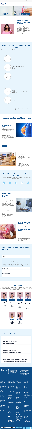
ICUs (17, 403)
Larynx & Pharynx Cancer (3, 386)
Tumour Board (26, 381)
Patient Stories (26, 3)
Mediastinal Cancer (2, 392)
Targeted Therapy (5, 276)
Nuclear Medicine (10, 415)
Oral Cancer (2, 395)
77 (26, 374)
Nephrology (25, 406)
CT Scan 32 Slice (18, 381)
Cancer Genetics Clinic (19, 409)
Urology (25, 422)
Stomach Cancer (2, 405)
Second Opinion (26, 382)
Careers (25, 386)
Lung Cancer (2, 390)
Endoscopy (17, 397)
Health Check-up (26, 405)
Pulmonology (26, 416)
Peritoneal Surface (2, 400)
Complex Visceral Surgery (11, 382)
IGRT (9, 407)
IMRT (9, 406)
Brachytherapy (10, 412)
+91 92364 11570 (23, 374)
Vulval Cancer (2, 410)
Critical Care (26, 397)
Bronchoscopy (18, 401)
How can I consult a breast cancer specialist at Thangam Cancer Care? (15, 359)
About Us (25, 378)
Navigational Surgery (11, 383)
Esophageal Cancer (2, 383)
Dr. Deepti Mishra (4, 302)
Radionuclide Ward (18, 389)
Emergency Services (27, 400)
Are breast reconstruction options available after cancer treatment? (14, 361)
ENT (25, 401)
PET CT (17, 386)
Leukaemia (1, 387)
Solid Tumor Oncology (11, 391)
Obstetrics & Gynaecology (27, 410)
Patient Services (22, 3)
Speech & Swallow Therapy (27, 421)
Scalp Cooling (10, 401)
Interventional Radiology (19, 383)
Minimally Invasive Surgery (11, 381)
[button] (4, 146)
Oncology (25, 411)
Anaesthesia (26, 394)
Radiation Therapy (6, 270)
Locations (30, 3)
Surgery (4, 256)
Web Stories (26, 390)
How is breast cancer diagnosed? (8, 343)
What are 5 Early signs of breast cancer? (10, 350)
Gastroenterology (26, 402)
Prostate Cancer (2, 401)
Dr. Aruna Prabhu (12, 302)
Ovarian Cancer (2, 396)
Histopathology (18, 392)
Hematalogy (9, 392)
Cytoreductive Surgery (11, 387)
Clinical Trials (26, 383)
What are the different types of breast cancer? (10, 345)
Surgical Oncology (10, 378)
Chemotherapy (5, 268)
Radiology (25, 420)
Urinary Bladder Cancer (3, 409)
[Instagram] (26, 0)
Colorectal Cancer (2, 381)
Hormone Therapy (6, 273)
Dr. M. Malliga (12, 322)
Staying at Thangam (19, 420)
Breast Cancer (2, 378)
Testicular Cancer (2, 406)
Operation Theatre (18, 402)
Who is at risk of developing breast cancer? (10, 341)
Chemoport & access (11, 402)
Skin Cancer (2, 404)
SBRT (9, 411)
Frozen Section (18, 393)
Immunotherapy (10, 397)
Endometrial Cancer (2, 382)
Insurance (17, 423)
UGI (16, 398)
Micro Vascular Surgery (11, 386)
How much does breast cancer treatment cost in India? (12, 354)
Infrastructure (15, 3)
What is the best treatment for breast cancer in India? (12, 352)
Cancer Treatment (10, 3)
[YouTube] (29, 0)
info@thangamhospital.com (13, 372)
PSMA (9, 417)
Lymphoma (1, 391)
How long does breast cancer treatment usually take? (12, 336)
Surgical (17, 406)
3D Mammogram (18, 382)
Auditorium (17, 412)
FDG (9, 416)
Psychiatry (25, 417)
